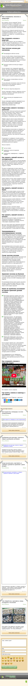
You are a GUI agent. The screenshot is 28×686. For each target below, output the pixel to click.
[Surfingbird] (19, 399)
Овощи (24, 20)
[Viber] (5, 401)
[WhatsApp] (7, 401)
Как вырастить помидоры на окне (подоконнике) (12, 412)
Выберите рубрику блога (14, 11)
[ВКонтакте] (5, 399)
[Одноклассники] (7, 399)
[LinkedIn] (15, 399)
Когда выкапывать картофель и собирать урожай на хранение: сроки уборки (13, 464)
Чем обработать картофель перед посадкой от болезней (12, 601)
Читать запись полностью (14, 430)
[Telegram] (11, 401)
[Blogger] (13, 399)
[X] (11, 399)
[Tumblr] (21, 399)
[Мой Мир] (9, 399)
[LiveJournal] (17, 399)
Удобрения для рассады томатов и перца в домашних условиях (13, 438)
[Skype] (9, 401)
